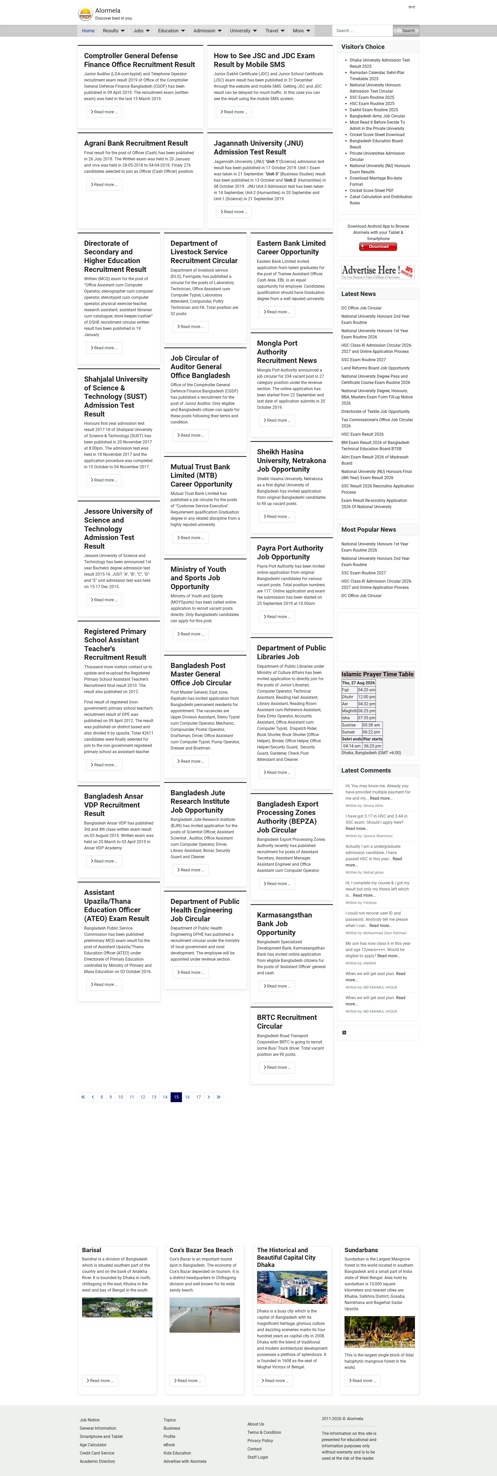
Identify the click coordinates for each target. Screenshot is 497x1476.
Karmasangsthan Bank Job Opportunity (284, 924)
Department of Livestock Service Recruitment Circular (204, 252)
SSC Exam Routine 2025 (372, 97)
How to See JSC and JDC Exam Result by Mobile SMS (264, 60)
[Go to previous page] (93, 1097)
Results (110, 30)
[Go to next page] (208, 1097)
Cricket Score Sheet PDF (372, 190)
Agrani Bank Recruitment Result (136, 143)
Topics (170, 1420)
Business (172, 1428)
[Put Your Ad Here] (378, 271)
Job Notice (89, 1420)
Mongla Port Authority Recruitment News (287, 352)
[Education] (182, 30)
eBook (169, 1444)
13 (154, 1097)
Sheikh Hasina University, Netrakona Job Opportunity (291, 460)
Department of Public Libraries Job (291, 652)
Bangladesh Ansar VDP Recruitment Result (113, 805)
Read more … (105, 111)
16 (187, 1097)
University (240, 30)
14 (165, 1097)
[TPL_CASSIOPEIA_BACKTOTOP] (488, 1466)
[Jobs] (146, 30)
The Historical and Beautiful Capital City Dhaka (286, 1258)
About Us (255, 1424)
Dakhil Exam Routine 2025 (374, 109)
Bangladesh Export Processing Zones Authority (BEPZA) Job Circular (287, 817)
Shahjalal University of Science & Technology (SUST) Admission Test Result (116, 396)
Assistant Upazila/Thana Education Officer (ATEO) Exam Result (116, 905)
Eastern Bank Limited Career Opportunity (291, 247)
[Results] (121, 30)
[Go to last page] (218, 1097)
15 (176, 1097)
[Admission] (218, 30)
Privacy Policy (260, 1440)
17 (198, 1097)
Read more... (381, 798)
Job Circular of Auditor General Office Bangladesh (200, 367)
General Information (98, 1428)
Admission (204, 30)
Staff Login (257, 1457)
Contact (254, 1449)
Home (88, 30)
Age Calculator (93, 1444)
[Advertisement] (205, 1180)
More (298, 30)
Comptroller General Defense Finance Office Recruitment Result (139, 60)
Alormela (107, 10)
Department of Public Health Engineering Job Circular (205, 910)
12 (143, 1097)
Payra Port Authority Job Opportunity (290, 552)
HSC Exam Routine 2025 (372, 103)
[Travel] (281, 30)
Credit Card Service (97, 1453)
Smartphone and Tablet (101, 1436)
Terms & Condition (264, 1432)
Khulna (351, 1296)
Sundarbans (361, 1250)
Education (168, 30)
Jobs (138, 30)
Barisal (91, 1250)
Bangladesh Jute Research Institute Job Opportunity (200, 801)
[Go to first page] (83, 1097)
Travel (272, 30)
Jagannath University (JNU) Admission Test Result (258, 147)
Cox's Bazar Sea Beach (201, 1250)
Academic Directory (97, 1461)
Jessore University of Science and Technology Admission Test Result (118, 528)
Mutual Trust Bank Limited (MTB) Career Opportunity (201, 475)
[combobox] (362, 30)
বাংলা (411, 7)
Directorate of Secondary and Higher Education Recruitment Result (115, 256)
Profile (169, 1436)
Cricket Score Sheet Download (377, 134)
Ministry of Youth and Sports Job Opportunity (198, 578)
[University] (254, 30)
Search (408, 30)
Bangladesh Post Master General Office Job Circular (201, 674)
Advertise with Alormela (185, 1461)
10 (120, 1097)
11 (131, 1097)
